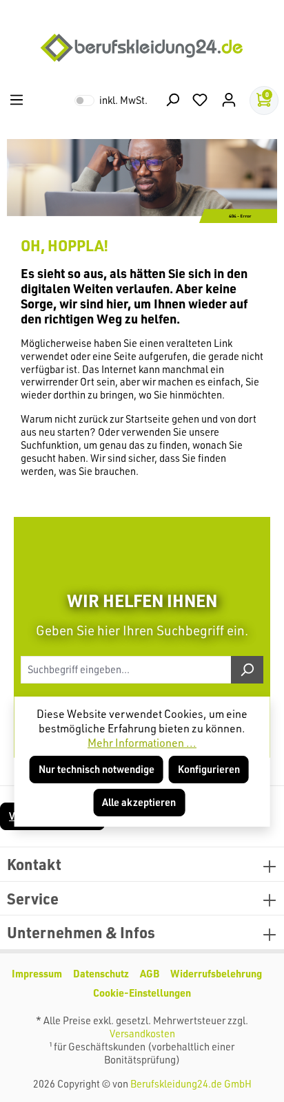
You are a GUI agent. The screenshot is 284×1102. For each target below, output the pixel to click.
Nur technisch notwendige (96, 769)
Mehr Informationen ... (142, 743)
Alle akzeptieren (139, 802)
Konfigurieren (209, 769)
